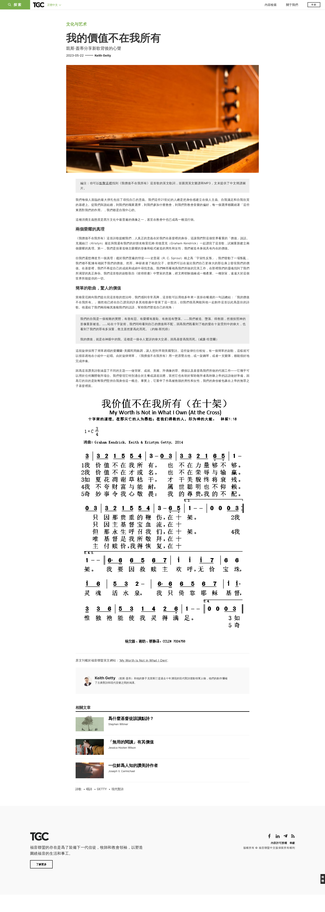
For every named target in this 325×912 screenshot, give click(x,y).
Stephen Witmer (118, 724)
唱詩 (89, 789)
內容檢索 (271, 5)
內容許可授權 (279, 842)
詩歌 (78, 789)
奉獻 (314, 4)
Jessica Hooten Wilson (122, 747)
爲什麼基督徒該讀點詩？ (131, 718)
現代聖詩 (118, 789)
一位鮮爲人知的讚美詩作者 (133, 765)
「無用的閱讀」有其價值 (131, 741)
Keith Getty (103, 55)
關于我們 (292, 5)
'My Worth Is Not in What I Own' (143, 660)
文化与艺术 (76, 24)
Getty (102, 789)
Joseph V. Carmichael (121, 771)
